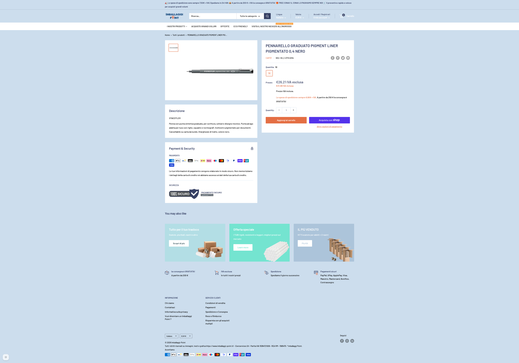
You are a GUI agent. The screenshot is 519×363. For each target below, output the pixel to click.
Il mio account (321, 17)
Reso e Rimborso (213, 316)
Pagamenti (210, 307)
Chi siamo (169, 303)
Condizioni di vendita (215, 303)
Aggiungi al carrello (286, 120)
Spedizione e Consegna (216, 311)
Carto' (269, 58)
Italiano (169, 336)
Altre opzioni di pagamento (329, 126)
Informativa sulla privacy (176, 311)
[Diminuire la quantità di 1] (279, 110)
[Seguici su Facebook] (342, 341)
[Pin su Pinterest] (338, 58)
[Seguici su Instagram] (347, 341)
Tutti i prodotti (179, 35)
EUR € (183, 336)
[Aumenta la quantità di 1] (293, 110)
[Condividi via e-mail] (348, 58)
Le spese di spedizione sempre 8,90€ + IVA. (296, 97)
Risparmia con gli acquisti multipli (217, 322)
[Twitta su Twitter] (343, 58)
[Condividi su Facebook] (333, 58)
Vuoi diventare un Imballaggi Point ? (178, 317)
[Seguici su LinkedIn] (352, 341)
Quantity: (270, 110)
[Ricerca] (267, 16)
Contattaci (170, 307)
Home (167, 35)
